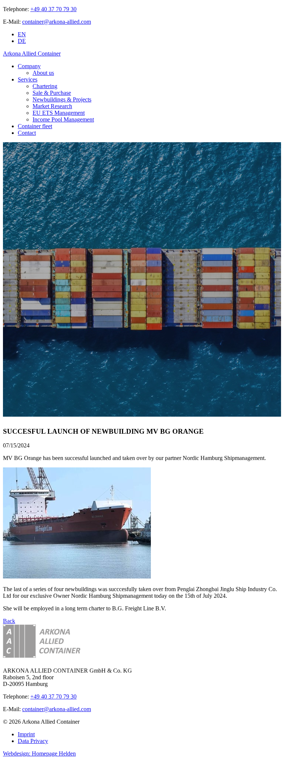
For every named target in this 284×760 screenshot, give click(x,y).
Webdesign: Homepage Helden (39, 753)
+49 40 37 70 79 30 (53, 9)
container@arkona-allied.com (56, 22)
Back (9, 621)
